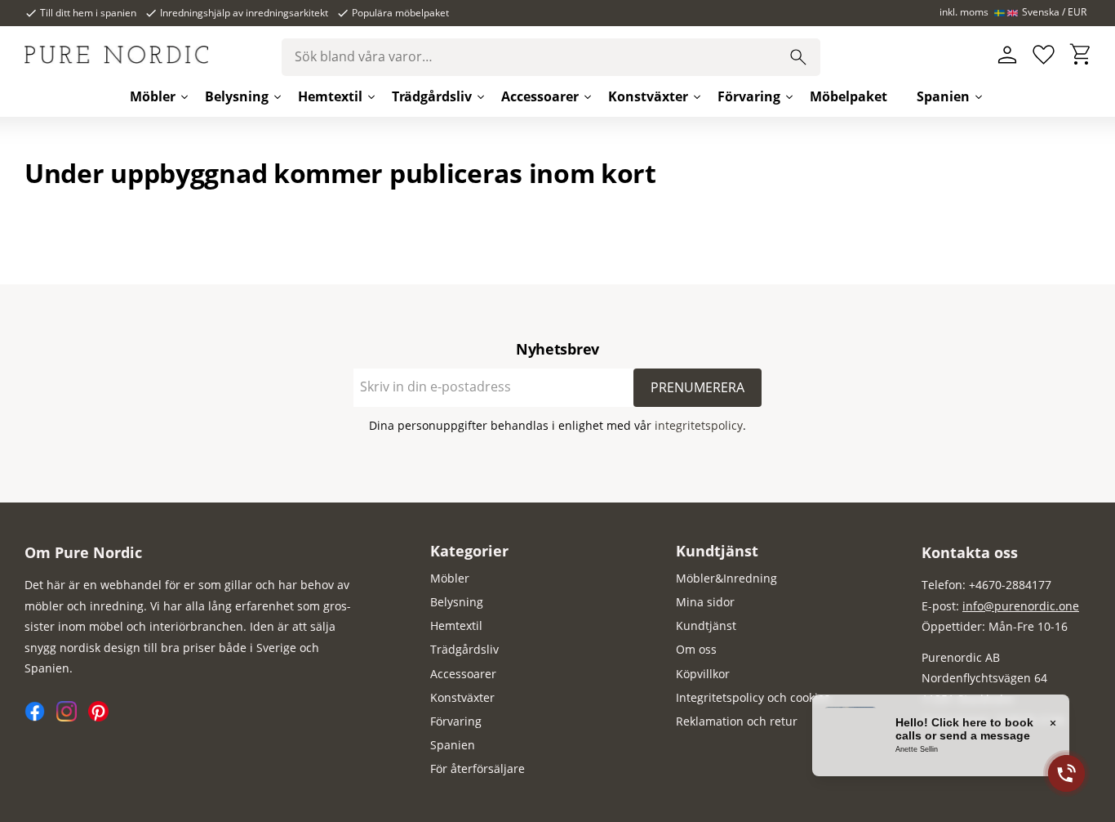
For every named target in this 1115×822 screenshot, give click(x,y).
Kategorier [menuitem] (469, 550)
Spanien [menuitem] (943, 96)
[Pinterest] (102, 717)
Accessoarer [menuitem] (540, 96)
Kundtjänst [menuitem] (717, 550)
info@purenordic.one (1020, 606)
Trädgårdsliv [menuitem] (432, 96)
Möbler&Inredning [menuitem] (726, 578)
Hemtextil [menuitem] (330, 96)
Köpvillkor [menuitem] (703, 673)
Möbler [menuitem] (152, 96)
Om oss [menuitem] (696, 649)
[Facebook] (40, 717)
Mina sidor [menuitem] (705, 602)
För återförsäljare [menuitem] (477, 768)
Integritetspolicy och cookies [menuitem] (753, 697)
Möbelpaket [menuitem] (848, 96)
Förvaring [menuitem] (748, 96)
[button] (1043, 55)
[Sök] (798, 57)
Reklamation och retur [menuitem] (736, 721)
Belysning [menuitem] (237, 96)
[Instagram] (72, 717)
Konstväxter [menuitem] (648, 96)
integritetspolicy (699, 425)
